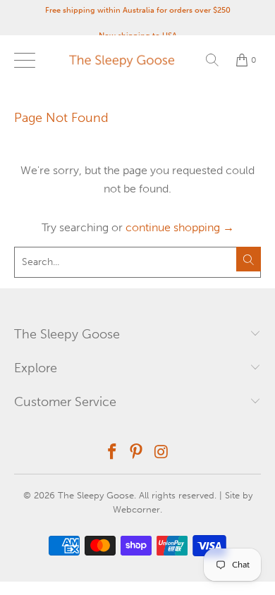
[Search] (212, 60)
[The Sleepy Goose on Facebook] (112, 453)
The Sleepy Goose (96, 495)
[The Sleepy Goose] (138, 60)
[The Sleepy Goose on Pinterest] (136, 453)
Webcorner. (137, 509)
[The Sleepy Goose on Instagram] (161, 453)
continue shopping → (180, 227)
